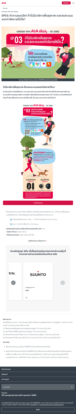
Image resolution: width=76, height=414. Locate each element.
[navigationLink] (3, 3)
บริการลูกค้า (5, 379)
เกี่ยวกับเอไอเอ (6, 369)
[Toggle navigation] (73, 2)
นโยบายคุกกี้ (34, 405)
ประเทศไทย (6, 387)
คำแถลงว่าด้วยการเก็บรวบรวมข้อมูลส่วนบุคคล (52, 405)
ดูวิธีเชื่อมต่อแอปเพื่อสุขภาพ (37, 241)
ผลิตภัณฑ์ (4, 374)
